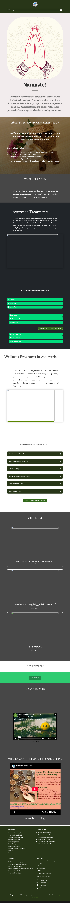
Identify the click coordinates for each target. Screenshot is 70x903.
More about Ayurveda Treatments (50, 328)
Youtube (43, 888)
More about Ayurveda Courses (35, 501)
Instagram (43, 885)
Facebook (43, 882)
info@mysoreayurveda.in (43, 876)
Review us (35, 677)
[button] (4, 276)
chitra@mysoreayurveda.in (44, 873)
